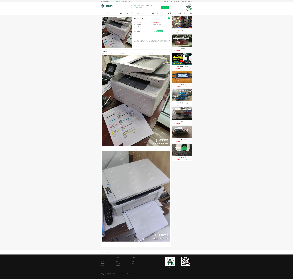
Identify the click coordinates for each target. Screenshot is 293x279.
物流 (191, 13)
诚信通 (147, 5)
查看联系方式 (159, 31)
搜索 (164, 7)
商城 (139, 5)
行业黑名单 (118, 260)
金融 (179, 13)
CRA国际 (190, 1)
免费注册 (118, 1)
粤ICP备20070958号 (105, 274)
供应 (131, 5)
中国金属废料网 (109, 252)
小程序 (180, 1)
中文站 (165, 1)
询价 (132, 13)
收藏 (169, 17)
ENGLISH (170, 1)
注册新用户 (103, 260)
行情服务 (176, 1)
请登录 (113, 1)
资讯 (151, 5)
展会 (185, 13)
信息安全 (118, 265)
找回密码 (102, 261)
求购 (135, 5)
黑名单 (142, 5)
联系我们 (185, 1)
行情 (147, 13)
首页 (109, 13)
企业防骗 (118, 263)
